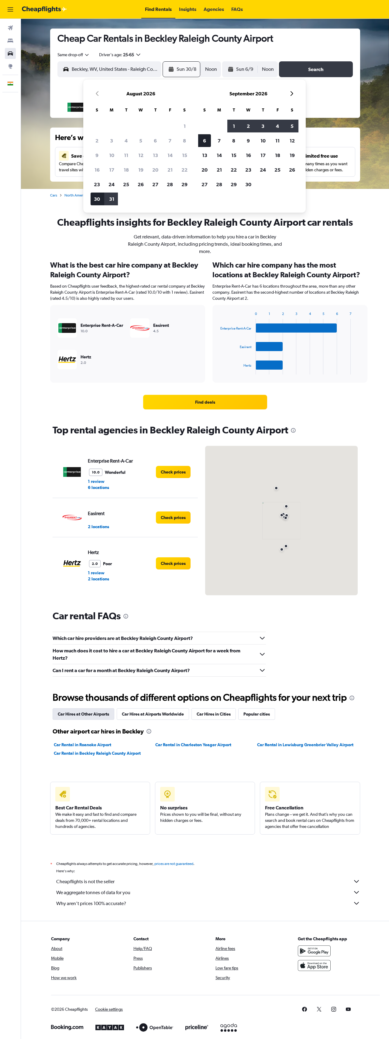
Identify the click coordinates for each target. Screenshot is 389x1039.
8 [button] (184, 140)
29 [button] (184, 184)
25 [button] (126, 184)
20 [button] (155, 170)
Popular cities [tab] (256, 714)
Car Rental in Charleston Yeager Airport (193, 744)
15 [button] (184, 155)
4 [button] (126, 140)
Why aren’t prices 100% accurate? (91, 903)
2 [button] (96, 140)
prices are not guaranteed (173, 864)
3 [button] (111, 140)
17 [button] (111, 170)
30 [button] (97, 199)
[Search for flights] (10, 28)
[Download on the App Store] (314, 965)
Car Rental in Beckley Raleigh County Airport (97, 753)
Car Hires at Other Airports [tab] (83, 714)
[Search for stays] (10, 41)
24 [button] (111, 184)
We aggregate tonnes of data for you (93, 892)
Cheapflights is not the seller (85, 881)
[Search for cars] (10, 53)
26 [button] (141, 184)
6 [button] (155, 140)
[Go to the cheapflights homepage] (44, 9)
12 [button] (140, 155)
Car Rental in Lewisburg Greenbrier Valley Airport (305, 744)
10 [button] (111, 155)
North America (76, 195)
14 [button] (170, 155)
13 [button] (155, 155)
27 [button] (155, 184)
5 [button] (140, 140)
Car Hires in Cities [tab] (214, 714)
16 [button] (97, 170)
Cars (53, 195)
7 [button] (169, 140)
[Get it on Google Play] (314, 950)
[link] (205, 402)
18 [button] (126, 170)
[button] (10, 9)
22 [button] (184, 170)
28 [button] (170, 184)
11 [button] (126, 155)
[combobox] (73, 55)
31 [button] (111, 199)
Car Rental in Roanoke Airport (82, 744)
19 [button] (140, 170)
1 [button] (185, 126)
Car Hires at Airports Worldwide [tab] (153, 714)
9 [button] (96, 155)
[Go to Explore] (10, 66)
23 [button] (97, 184)
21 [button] (170, 170)
